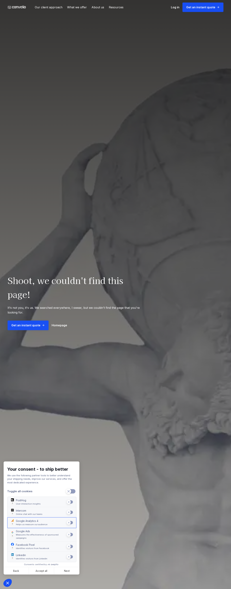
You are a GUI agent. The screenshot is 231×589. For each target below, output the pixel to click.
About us (97, 7)
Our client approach (48, 7)
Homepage (59, 325)
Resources (116, 7)
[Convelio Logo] (17, 7)
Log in (175, 7)
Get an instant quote (200, 7)
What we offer (77, 7)
